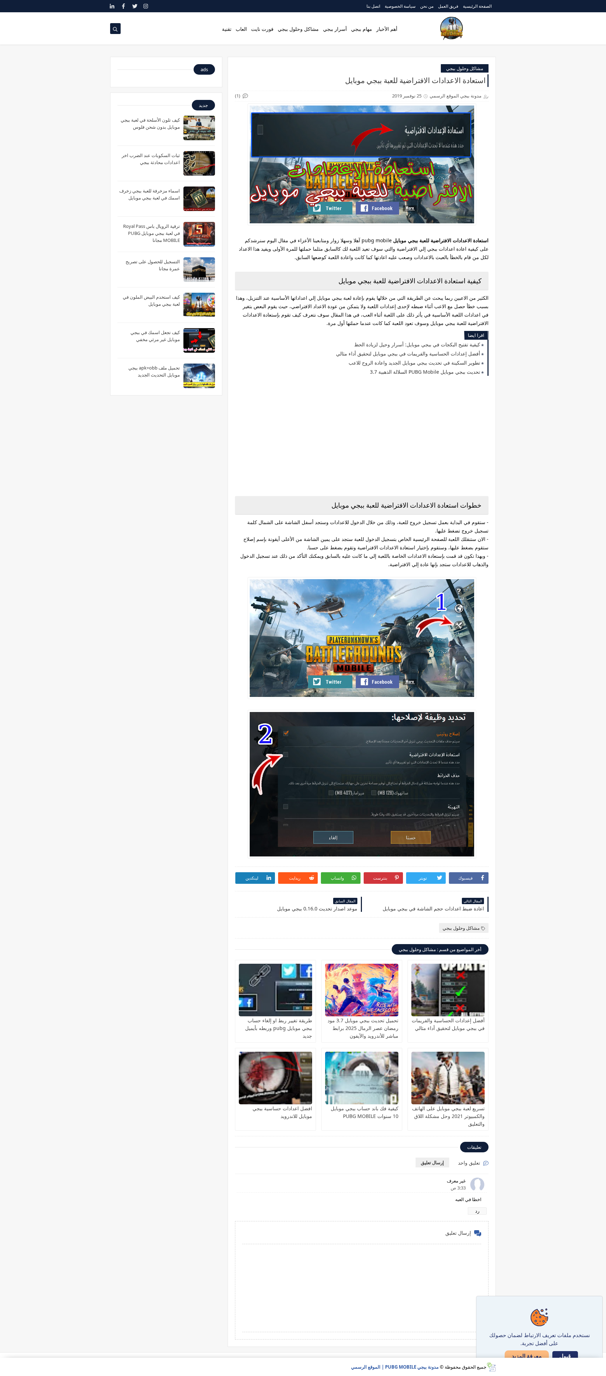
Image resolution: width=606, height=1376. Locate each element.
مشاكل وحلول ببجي (298, 29)
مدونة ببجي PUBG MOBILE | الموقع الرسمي (395, 1367)
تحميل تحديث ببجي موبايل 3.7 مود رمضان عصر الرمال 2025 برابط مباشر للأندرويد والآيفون (363, 1028)
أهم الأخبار (386, 29)
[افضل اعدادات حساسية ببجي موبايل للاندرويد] (275, 1078)
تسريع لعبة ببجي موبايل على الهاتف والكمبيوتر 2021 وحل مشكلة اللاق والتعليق (448, 1116)
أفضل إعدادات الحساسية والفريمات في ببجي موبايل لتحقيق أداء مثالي (408, 353)
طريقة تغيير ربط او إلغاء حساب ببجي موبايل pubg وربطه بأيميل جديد (278, 1028)
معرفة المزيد (527, 1356)
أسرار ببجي (335, 29)
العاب (241, 29)
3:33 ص (458, 1188)
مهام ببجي (361, 29)
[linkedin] (112, 6)
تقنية (226, 29)
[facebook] (123, 6)
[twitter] (135, 6)
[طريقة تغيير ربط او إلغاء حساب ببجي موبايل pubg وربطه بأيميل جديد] (275, 990)
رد (477, 1211)
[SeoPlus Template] (491, 1367)
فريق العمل (448, 6)
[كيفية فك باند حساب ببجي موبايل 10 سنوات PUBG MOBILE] (361, 1078)
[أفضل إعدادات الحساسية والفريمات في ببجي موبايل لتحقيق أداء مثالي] (448, 990)
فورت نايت (262, 29)
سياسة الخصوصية (400, 6)
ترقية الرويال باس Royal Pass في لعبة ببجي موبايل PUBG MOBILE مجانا (151, 233)
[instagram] (146, 6)
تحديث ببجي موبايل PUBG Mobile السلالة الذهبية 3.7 (425, 371)
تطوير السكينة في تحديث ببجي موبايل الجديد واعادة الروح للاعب (414, 362)
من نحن (426, 6)
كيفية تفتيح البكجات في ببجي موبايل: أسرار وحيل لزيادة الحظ (417, 344)
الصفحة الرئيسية (477, 6)
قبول (565, 1356)
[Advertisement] (362, 437)
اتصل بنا (373, 6)
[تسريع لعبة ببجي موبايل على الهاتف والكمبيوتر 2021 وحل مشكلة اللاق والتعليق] (448, 1078)
